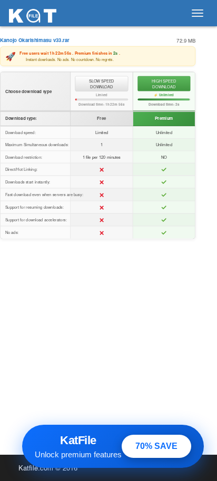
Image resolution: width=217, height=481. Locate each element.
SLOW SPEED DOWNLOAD (101, 83)
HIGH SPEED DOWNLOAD (164, 83)
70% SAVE (156, 446)
